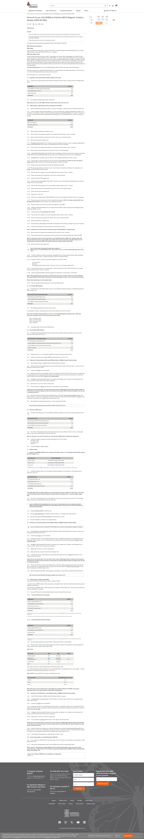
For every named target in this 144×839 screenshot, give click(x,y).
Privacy (71, 803)
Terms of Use (88, 800)
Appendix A (61, 249)
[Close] (141, 835)
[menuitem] (35, 11)
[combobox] (77, 6)
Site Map (79, 800)
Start (99, 23)
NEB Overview (63, 800)
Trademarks (52, 803)
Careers (72, 800)
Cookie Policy (79, 803)
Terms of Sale (61, 803)
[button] (105, 5)
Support (54, 800)
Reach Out (79, 788)
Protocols (33, 13)
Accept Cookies (128, 835)
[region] (72, 835)
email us (29, 778)
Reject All (117, 835)
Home (28, 13)
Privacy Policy (48, 837)
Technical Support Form (39, 776)
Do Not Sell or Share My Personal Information (100, 835)
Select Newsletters (102, 783)
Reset (106, 23)
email (51, 775)
